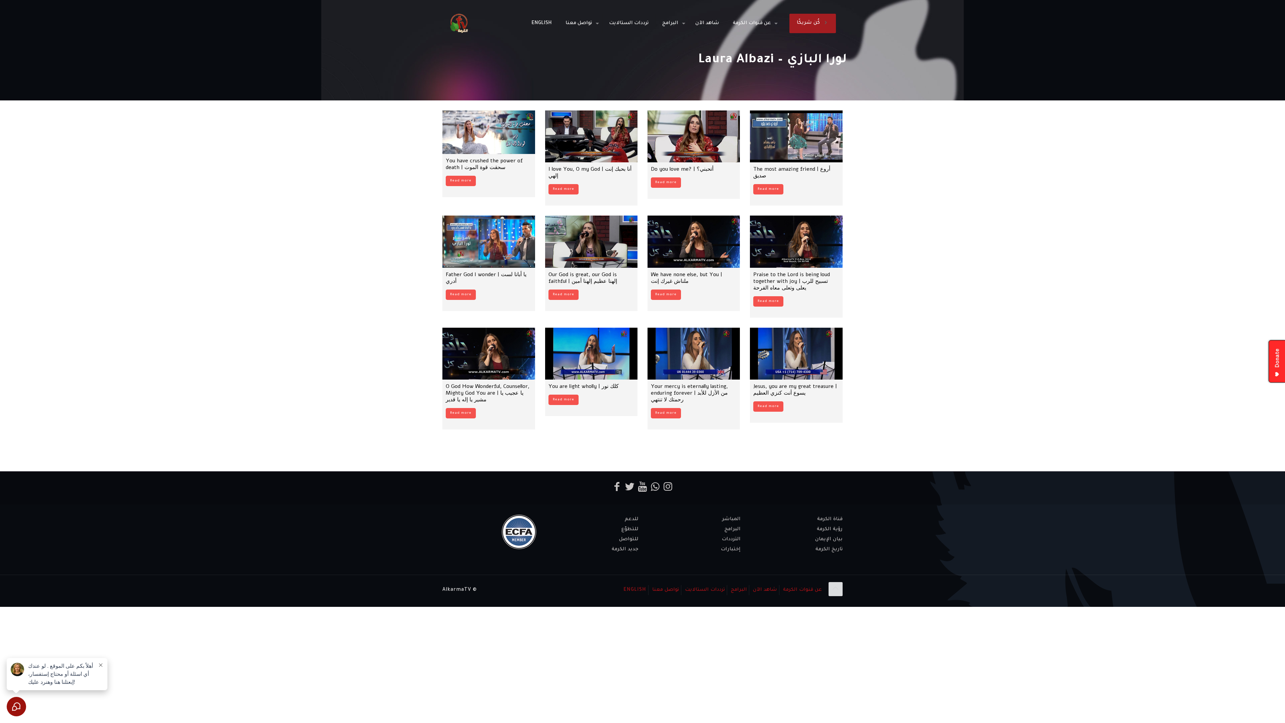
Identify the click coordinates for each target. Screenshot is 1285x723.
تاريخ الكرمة (829, 549)
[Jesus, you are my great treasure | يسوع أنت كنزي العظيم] (796, 354)
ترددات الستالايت (705, 590)
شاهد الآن (765, 590)
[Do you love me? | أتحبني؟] (694, 136)
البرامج (732, 529)
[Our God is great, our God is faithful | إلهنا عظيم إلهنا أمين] (591, 241)
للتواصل (628, 539)
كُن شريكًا (808, 23)
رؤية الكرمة (830, 529)
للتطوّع (629, 529)
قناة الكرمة (830, 519)
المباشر (731, 519)
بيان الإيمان (829, 539)
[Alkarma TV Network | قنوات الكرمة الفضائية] (459, 23)
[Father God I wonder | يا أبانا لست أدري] (488, 241)
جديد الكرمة (625, 549)
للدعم (631, 519)
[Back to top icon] (836, 589)
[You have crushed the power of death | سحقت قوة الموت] (488, 132)
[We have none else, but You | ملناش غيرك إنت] (694, 241)
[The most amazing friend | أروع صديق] (796, 136)
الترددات (731, 539)
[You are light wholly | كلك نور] (591, 354)
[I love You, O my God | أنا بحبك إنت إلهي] (591, 136)
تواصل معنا (665, 590)
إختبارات (731, 549)
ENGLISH (634, 590)
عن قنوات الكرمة (802, 590)
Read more (461, 181)
